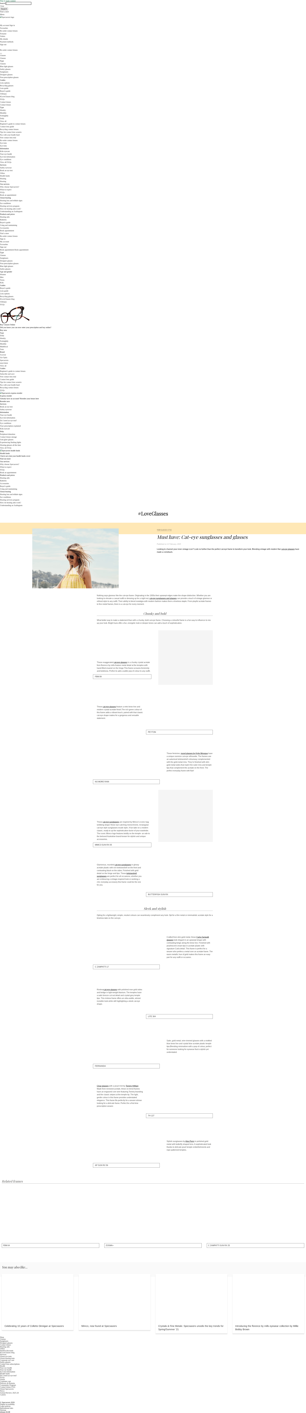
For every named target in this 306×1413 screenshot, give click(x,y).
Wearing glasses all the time (10, 445)
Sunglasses (4, 72)
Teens (2, 280)
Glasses (3, 55)
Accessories (4, 228)
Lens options (5, 83)
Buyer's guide (5, 91)
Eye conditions (5, 159)
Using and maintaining (8, 225)
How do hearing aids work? (10, 209)
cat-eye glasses (288, 549)
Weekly (3, 110)
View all (3, 121)
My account (4, 242)
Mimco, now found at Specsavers (99, 1326)
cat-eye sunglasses (111, 822)
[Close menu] (1, 53)
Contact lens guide (7, 127)
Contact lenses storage (8, 437)
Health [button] (2, 1366)
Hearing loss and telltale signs (11, 201)
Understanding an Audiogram (11, 211)
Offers (2, 173)
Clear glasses (103, 1086)
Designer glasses (6, 75)
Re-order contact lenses (9, 31)
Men (1, 277)
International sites (6, 1408)
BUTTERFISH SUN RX (158, 894)
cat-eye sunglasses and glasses (163, 598)
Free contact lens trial (8, 138)
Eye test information (7, 157)
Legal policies (5, 1406)
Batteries (3, 220)
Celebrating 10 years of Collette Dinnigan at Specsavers (34, 1326)
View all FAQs (5, 162)
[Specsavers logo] (153, 17)
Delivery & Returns (7, 1383)
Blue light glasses (6, 66)
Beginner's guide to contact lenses (12, 124)
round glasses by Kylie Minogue (194, 753)
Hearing (3, 179)
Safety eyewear (6, 168)
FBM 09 (98, 677)
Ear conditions (5, 203)
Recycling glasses (6, 86)
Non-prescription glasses (9, 77)
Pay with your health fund (10, 135)
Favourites (4, 28)
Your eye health (6, 154)
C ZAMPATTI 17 (102, 967)
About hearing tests (7, 1358)
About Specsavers (7, 1389)
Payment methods (6, 42)
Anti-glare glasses (6, 440)
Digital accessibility (7, 1404)
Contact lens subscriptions (10, 1364)
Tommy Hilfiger (132, 1086)
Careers (3, 1395)
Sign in (12, 25)
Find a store (4, 12)
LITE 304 (152, 1016)
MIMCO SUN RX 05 (103, 845)
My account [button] (4, 25)
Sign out (3, 44)
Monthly (3, 113)
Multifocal (4, 347)
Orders (2, 36)
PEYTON (152, 732)
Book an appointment (8, 195)
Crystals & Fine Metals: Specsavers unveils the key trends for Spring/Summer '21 (191, 1328)
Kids (2, 283)
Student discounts (6, 1351)
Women (3, 274)
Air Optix (3, 357)
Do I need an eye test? (8, 421)
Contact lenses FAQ (7, 1387)
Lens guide (4, 88)
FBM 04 (6, 1245)
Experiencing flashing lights (10, 442)
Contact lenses (5, 102)
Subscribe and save (7, 374)
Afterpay (3, 94)
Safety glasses (5, 69)
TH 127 (151, 1116)
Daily (2, 118)
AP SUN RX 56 (101, 1165)
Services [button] (3, 1354)
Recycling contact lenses (9, 129)
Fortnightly (4, 116)
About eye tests (6, 1356)
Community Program (8, 1385)
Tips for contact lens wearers (11, 132)
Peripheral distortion (7, 434)
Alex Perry (189, 1141)
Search (2, 3)
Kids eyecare (5, 151)
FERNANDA (100, 1066)
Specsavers (4, 360)
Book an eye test (6, 170)
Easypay (3, 34)
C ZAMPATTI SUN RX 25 (219, 1245)
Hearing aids (5, 217)
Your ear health (5, 1370)
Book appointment (7, 231)
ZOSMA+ (110, 1245)
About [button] (2, 1379)
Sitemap (3, 1410)
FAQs (2, 99)
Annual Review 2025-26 (9, 1393)
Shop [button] (2, 1337)
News (2, 1391)
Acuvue (3, 355)
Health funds (5, 176)
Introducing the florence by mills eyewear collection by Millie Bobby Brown (266, 1328)
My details (4, 39)
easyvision (4, 363)
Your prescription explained (10, 426)
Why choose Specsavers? (9, 187)
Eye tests (3, 143)
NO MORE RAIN (102, 782)
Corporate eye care (7, 1360)
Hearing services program (9, 206)
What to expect (5, 190)
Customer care (5, 1381)
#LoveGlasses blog (7, 97)
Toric (2, 349)
